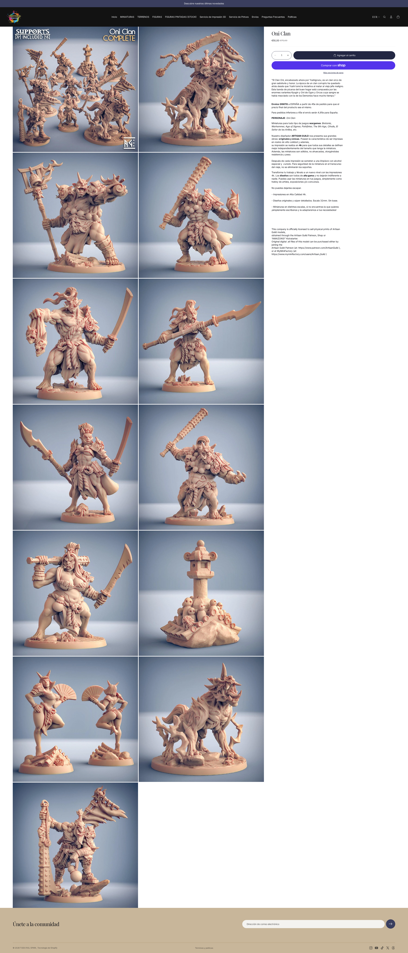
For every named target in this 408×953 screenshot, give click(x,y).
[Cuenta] (391, 16)
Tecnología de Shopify (47, 948)
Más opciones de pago (333, 73)
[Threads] (393, 948)
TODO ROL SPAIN (28, 948)
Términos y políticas (204, 948)
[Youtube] (376, 948)
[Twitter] (388, 948)
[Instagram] (371, 948)
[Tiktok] (382, 948)
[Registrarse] (390, 924)
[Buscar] (384, 16)
